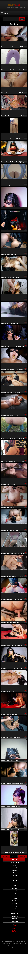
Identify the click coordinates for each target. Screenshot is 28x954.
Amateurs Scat (15, 862)
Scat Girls (14, 900)
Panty (14, 883)
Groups (15, 875)
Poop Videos (14, 888)
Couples (15, 865)
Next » (22, 856)
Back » (5, 856)
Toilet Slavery (14, 921)
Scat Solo (14, 898)
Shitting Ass (15, 916)
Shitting (15, 911)
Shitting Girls (14, 913)
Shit (15, 908)
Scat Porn (14, 903)
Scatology (14, 906)
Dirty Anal (14, 870)
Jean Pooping (14, 878)
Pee (15, 893)
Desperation (15, 867)
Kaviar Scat (15, 880)
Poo (15, 885)
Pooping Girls (14, 890)
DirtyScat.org (24, 949)
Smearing (14, 918)
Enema (15, 873)
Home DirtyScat (4, 949)
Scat (15, 895)
